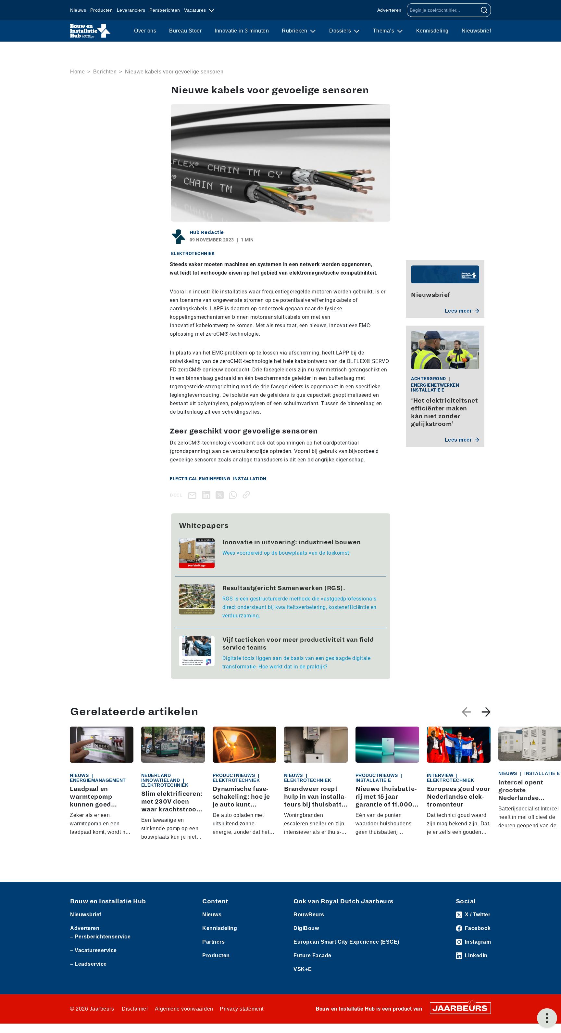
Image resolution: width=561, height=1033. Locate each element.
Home (77, 71)
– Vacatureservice (93, 950)
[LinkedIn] (207, 494)
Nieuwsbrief (476, 30)
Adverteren (389, 10)
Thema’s (384, 30)
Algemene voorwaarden (184, 1009)
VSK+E (302, 969)
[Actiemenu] (547, 1018)
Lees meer (458, 311)
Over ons (145, 30)
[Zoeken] (484, 10)
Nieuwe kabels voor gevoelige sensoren (174, 71)
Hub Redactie (207, 232)
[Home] (90, 31)
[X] (221, 494)
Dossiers (341, 30)
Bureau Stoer (185, 30)
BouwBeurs (308, 914)
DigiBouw (306, 928)
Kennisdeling (432, 30)
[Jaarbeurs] (460, 1008)
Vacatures (195, 10)
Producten (101, 10)
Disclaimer (135, 1009)
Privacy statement (242, 1009)
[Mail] (193, 495)
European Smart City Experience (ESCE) (346, 942)
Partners (213, 942)
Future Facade (312, 955)
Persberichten (164, 10)
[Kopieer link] (247, 495)
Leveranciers (131, 10)
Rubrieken (295, 30)
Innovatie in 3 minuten (242, 30)
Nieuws (78, 10)
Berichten (105, 71)
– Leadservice (88, 964)
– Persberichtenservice (100, 936)
